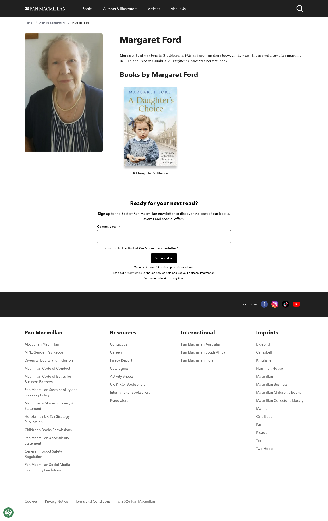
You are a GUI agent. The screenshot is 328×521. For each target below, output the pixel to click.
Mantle (261, 408)
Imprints (267, 332)
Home (28, 22)
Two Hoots (264, 448)
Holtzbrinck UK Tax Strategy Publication (47, 419)
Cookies (31, 501)
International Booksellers (130, 392)
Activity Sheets (121, 376)
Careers (116, 352)
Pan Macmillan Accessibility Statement (47, 440)
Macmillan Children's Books (278, 392)
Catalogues (119, 368)
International (198, 332)
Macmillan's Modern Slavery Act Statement (51, 406)
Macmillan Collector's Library (279, 400)
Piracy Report (121, 360)
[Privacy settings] (8, 512)
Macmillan (264, 376)
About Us (178, 8)
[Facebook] (264, 304)
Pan (259, 424)
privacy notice (133, 272)
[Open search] (299, 8)
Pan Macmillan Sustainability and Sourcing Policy (51, 392)
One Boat (264, 416)
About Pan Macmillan (42, 344)
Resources (123, 332)
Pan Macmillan (43, 332)
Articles (154, 8)
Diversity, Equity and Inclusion (49, 360)
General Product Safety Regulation (43, 454)
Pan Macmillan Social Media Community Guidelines (47, 467)
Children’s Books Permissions (48, 430)
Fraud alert (119, 400)
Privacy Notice (56, 501)
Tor (258, 440)
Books (87, 8)
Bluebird (263, 344)
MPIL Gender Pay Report (44, 352)
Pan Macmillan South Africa (203, 352)
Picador (262, 432)
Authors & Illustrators (120, 8)
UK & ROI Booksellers (127, 384)
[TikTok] (285, 304)
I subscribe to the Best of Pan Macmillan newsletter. (140, 248)
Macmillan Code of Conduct (47, 368)
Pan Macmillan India (197, 360)
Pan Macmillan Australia (200, 344)
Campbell (264, 352)
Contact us (118, 344)
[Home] (45, 8)
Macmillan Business (272, 384)
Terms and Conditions (92, 501)
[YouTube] (296, 304)
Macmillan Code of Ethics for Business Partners (48, 379)
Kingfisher (264, 360)
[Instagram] (274, 304)
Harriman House (269, 368)
